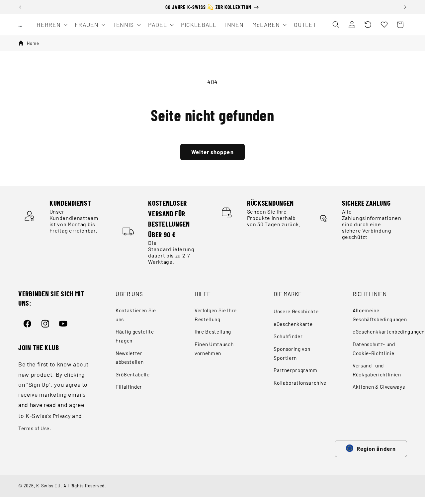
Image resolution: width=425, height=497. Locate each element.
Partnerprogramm (295, 370)
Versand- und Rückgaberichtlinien (377, 369)
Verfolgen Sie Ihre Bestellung (216, 314)
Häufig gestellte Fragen (135, 336)
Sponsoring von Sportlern (292, 353)
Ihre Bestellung (213, 332)
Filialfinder (129, 387)
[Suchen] (336, 25)
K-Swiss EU (48, 485)
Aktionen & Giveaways (379, 387)
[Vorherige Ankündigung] (20, 7)
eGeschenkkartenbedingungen (389, 332)
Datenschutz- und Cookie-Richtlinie (374, 348)
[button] (368, 25)
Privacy (62, 416)
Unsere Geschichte (296, 311)
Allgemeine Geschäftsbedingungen (380, 314)
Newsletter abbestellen (129, 357)
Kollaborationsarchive (300, 383)
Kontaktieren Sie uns (136, 314)
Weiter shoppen (212, 152)
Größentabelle (133, 374)
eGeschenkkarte (293, 324)
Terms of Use (33, 428)
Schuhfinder (288, 336)
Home (33, 43)
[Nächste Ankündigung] (405, 7)
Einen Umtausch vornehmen (214, 348)
